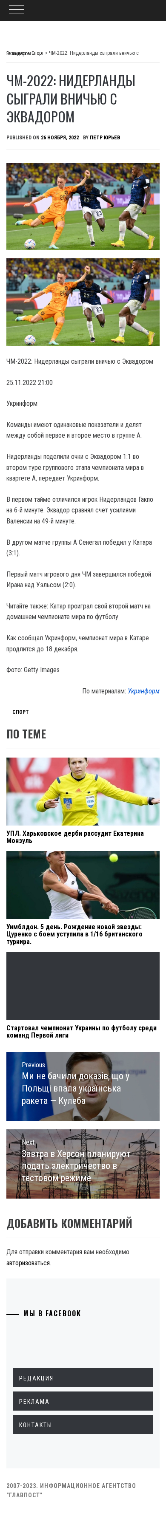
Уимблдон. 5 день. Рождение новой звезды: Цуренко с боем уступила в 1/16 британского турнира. (74, 934)
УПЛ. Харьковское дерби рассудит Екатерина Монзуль (75, 837)
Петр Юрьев (105, 138)
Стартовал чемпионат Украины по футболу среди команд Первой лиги (81, 1032)
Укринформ (144, 691)
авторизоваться (28, 1263)
